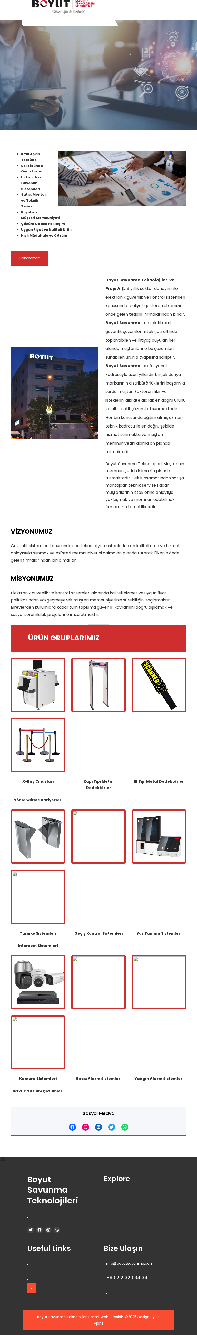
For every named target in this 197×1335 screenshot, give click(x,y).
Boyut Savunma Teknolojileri (52, 1190)
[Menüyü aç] (169, 10)
